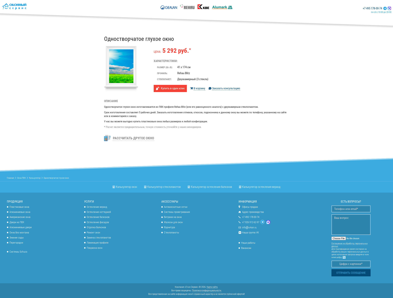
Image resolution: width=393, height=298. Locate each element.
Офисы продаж (250, 206)
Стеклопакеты (171, 232)
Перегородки (16, 242)
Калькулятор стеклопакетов (164, 187)
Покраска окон (94, 247)
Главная (10, 178)
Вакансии (246, 248)
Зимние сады (17, 237)
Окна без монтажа (19, 232)
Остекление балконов (98, 217)
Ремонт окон (93, 232)
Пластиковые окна (19, 206)
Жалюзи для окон (173, 222)
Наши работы (248, 242)
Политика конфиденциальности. (207, 290)
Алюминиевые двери (21, 227)
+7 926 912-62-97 (250, 222)
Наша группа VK (250, 232)
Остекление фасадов (98, 222)
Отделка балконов (96, 227)
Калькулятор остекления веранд (261, 187)
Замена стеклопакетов (99, 237)
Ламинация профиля (97, 242)
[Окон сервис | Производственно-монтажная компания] (23, 6)
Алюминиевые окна (20, 211)
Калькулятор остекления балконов (211, 187)
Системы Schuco (18, 251)
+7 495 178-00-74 (372, 8)
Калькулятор (35, 178)
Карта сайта (212, 287)
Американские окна (20, 217)
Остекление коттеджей (99, 211)
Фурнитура (169, 227)
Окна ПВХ (21, 178)
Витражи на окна (173, 217)
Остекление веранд (97, 206)
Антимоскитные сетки (175, 206)
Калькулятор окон (126, 187)
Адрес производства (253, 211)
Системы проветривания (177, 211)
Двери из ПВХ (17, 222)
